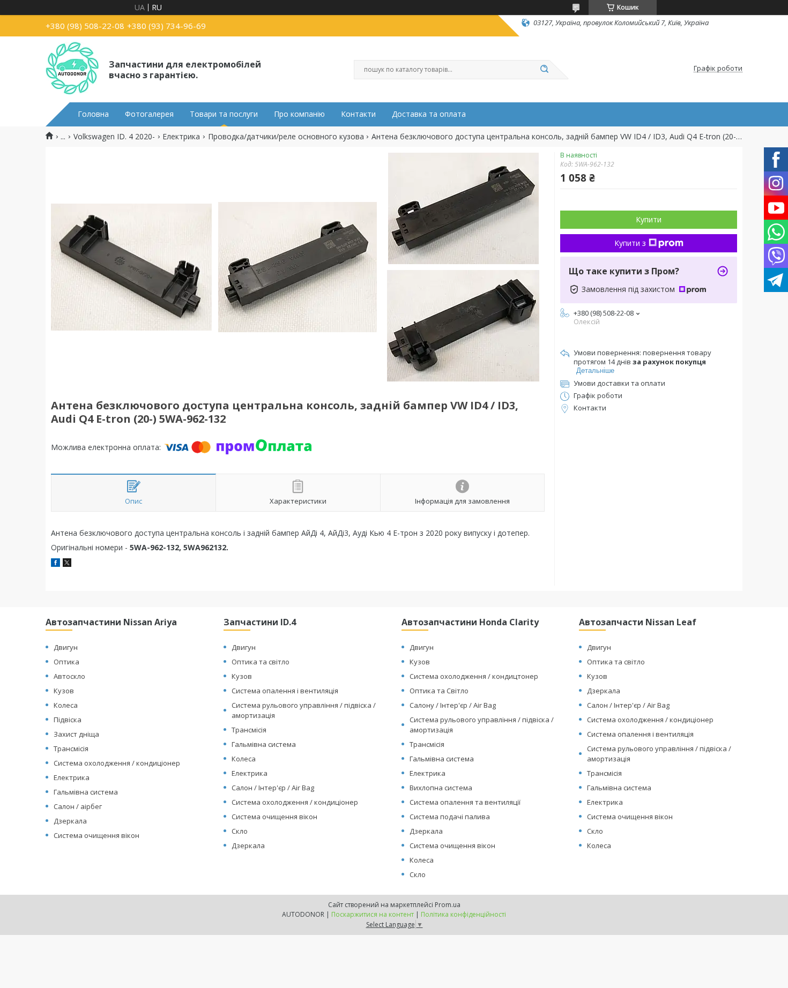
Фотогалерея (149, 114)
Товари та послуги (224, 114)
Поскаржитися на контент (372, 914)
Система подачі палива (450, 816)
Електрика (181, 136)
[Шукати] (544, 69)
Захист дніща (76, 734)
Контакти (358, 114)
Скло (240, 831)
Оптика (66, 662)
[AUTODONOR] (72, 68)
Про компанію (299, 114)
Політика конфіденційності (463, 914)
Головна (93, 114)
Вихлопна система (441, 787)
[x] (67, 564)
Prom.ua (447, 904)
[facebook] (55, 564)
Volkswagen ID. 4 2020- (114, 136)
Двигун (66, 647)
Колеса (66, 705)
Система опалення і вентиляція (285, 690)
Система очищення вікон (96, 835)
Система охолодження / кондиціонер (117, 763)
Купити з (630, 243)
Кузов (64, 690)
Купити (648, 219)
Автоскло (69, 676)
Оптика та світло (260, 662)
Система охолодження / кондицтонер (474, 676)
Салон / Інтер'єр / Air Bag (273, 787)
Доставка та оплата (429, 114)
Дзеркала (70, 821)
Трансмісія (71, 748)
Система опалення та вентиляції (465, 802)
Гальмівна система (86, 792)
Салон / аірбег (78, 806)
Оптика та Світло (439, 690)
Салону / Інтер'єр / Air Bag (453, 705)
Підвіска (67, 719)
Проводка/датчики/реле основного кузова (286, 136)
